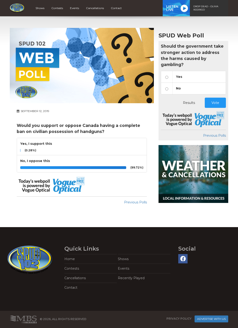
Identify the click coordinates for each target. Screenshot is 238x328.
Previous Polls (135, 202)
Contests (57, 8)
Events (74, 8)
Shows (40, 8)
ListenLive (172, 8)
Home (69, 259)
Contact (116, 8)
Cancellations (95, 8)
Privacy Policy (179, 318)
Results (189, 103)
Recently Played (131, 278)
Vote (215, 103)
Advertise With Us (211, 319)
